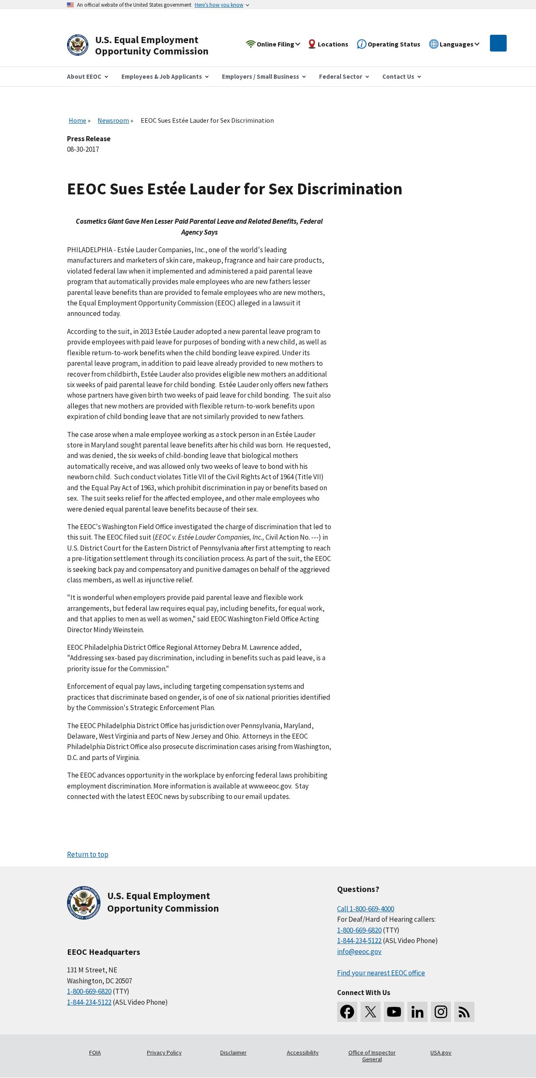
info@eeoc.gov (359, 951)
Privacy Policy (164, 1052)
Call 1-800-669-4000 (365, 908)
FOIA (95, 1052)
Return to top (87, 854)
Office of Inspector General (372, 1056)
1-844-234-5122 (89, 1002)
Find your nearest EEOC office (381, 972)
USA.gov (440, 1052)
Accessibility (303, 1052)
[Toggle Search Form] (498, 43)
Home (77, 120)
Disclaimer (233, 1052)
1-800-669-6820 (89, 991)
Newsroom (113, 120)
